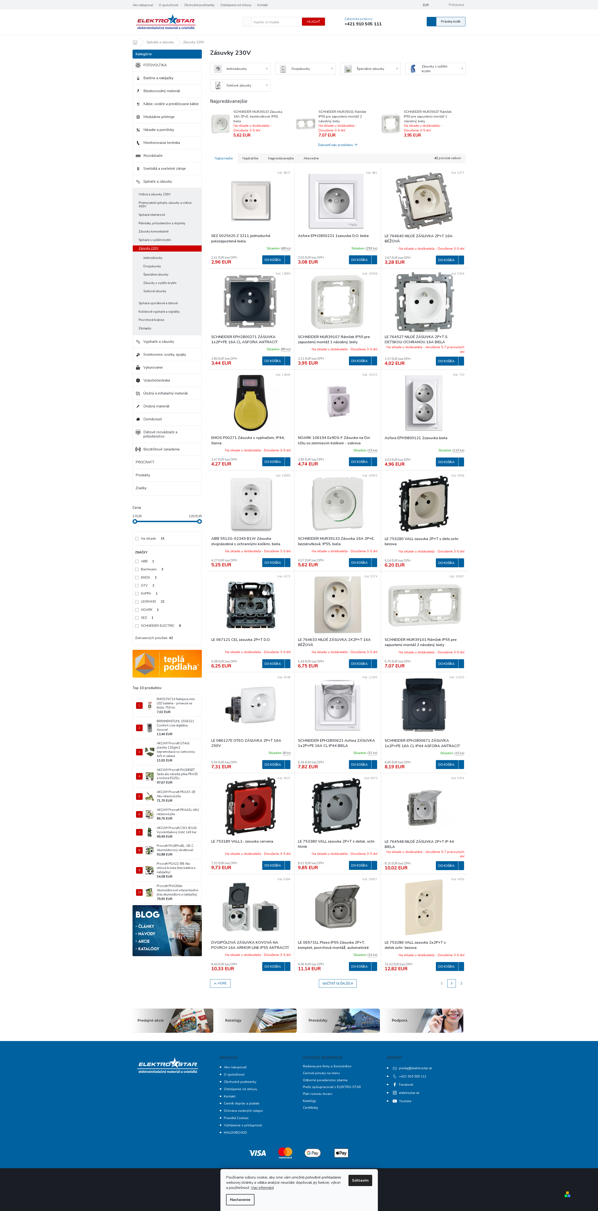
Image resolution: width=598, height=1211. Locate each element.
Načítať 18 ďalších (338, 983)
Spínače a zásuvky (157, 181)
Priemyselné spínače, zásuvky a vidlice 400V (165, 205)
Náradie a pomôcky (158, 129)
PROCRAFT (145, 462)
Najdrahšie (250, 158)
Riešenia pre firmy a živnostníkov (327, 1066)
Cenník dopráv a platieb (241, 1103)
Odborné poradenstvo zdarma (325, 1080)
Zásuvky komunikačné (153, 231)
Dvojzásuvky (152, 266)
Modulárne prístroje (159, 116)
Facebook (406, 1084)
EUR (426, 5)
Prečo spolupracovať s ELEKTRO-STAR (332, 1087)
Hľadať (313, 22)
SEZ (147, 617)
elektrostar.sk (409, 1093)
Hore (222, 983)
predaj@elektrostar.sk (415, 1068)
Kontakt (262, 5)
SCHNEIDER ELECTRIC (161, 625)
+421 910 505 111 (412, 1076)
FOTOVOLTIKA (155, 65)
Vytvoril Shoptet (586, 1194)
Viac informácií (262, 1187)
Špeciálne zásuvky (155, 274)
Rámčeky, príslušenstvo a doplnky (162, 223)
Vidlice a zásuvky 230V (155, 194)
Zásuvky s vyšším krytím (159, 283)
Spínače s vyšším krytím (155, 240)
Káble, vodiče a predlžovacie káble (171, 104)
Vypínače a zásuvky (158, 341)
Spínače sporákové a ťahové (158, 303)
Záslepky (145, 328)
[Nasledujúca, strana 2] (451, 983)
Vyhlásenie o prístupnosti (243, 1125)
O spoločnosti (168, 5)
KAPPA (149, 593)
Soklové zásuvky (154, 291)
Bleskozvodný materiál (161, 91)
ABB (147, 561)
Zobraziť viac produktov (335, 145)
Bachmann (152, 569)
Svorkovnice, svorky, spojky (164, 354)
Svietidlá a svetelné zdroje (164, 168)
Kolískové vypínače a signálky (159, 312)
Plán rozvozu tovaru (317, 1094)
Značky (141, 488)
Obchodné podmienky (199, 5)
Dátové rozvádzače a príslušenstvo (160, 434)
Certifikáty (310, 1107)
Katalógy (309, 1101)
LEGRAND (152, 601)
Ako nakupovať (143, 5)
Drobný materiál (156, 406)
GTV (147, 585)
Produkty (143, 475)
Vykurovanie (153, 367)
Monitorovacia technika (161, 142)
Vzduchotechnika (156, 380)
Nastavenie (240, 1199)
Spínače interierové (152, 215)
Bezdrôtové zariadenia (161, 449)
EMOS (149, 577)
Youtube (405, 1101)
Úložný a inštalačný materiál (165, 393)
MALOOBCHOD (235, 1132)
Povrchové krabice (151, 320)
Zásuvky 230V (149, 248)
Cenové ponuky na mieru (321, 1073)
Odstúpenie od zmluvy (235, 5)
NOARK (150, 609)
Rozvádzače (153, 155)
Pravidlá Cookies (236, 1118)
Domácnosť (152, 419)
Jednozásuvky (152, 258)
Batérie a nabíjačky (158, 78)
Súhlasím (360, 1180)
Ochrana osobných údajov (243, 1110)
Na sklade (152, 538)
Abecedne (311, 158)
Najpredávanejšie (281, 158)
